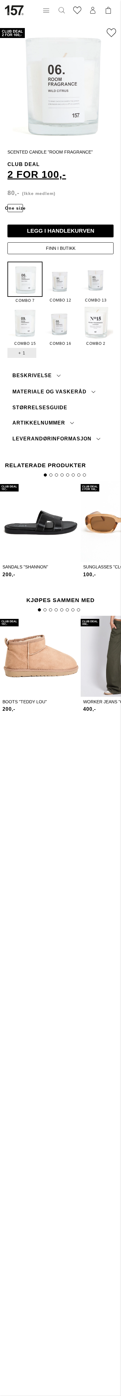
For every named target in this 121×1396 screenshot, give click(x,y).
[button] (46, 10)
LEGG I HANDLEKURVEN (60, 231)
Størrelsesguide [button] (39, 407)
